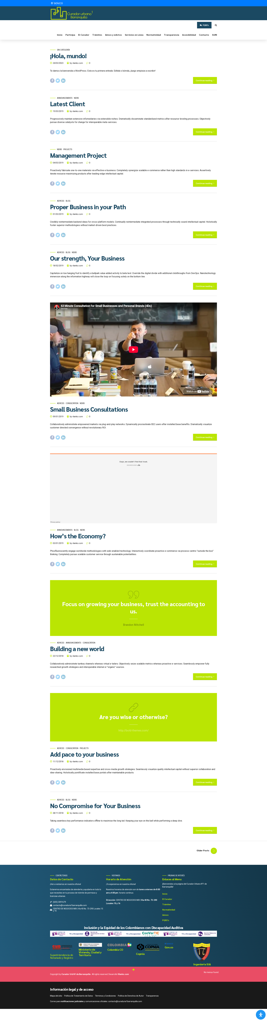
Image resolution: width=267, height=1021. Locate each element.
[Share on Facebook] (52, 80)
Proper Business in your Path (88, 207)
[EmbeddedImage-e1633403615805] (201, 952)
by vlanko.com (76, 63)
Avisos (165, 915)
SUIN (214, 34)
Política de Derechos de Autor (131, 996)
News (76, 98)
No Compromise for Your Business (95, 805)
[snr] (62, 947)
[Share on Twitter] (58, 80)
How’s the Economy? (78, 536)
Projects (67, 149)
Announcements (64, 98)
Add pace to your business (84, 754)
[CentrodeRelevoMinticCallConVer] (133, 934)
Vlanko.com (123, 974)
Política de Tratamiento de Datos (78, 996)
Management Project (78, 155)
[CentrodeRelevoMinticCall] (189, 934)
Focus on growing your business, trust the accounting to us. (133, 607)
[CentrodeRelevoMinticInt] (78, 934)
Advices (60, 201)
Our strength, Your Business (87, 258)
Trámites (97, 34)
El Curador (83, 34)
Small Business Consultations (89, 409)
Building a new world (77, 648)
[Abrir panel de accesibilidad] (261, 1015)
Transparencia (171, 34)
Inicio (59, 34)
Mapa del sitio (56, 996)
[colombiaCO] (119, 945)
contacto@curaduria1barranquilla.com (125, 1001)
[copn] (148, 947)
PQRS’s (165, 920)
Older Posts (203, 850)
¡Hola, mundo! (68, 56)
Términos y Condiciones (105, 996)
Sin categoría (63, 50)
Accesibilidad (189, 34)
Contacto (204, 34)
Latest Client (67, 104)
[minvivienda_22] (91, 945)
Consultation (72, 403)
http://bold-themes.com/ (133, 730)
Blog (68, 201)
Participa (70, 34)
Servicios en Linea (134, 34)
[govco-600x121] (169, 944)
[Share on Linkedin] (63, 80)
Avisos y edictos (113, 34)
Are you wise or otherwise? (133, 716)
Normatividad (153, 34)
